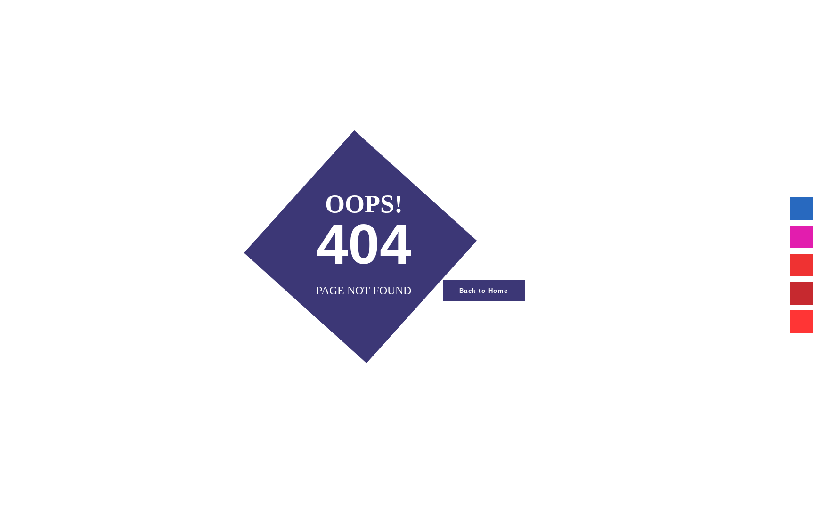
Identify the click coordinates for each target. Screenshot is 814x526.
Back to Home (483, 290)
